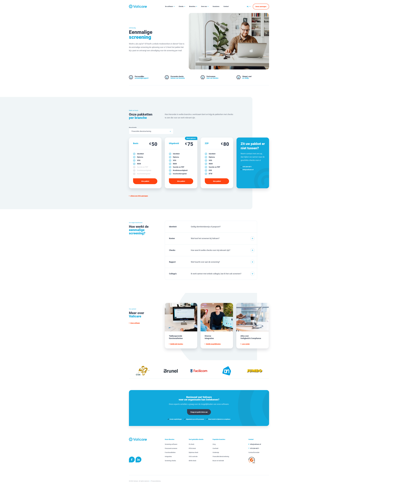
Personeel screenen (171, 448)
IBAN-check (192, 460)
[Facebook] (132, 460)
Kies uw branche (133, 127)
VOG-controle (193, 456)
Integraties (168, 456)
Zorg (214, 444)
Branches (192, 6)
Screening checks (170, 460)
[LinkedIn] (138, 460)
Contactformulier (253, 452)
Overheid (215, 448)
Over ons (204, 6)
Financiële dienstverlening (221, 456)
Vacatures (216, 6)
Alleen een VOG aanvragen (139, 196)
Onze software (135, 323)
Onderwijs (216, 452)
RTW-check (192, 448)
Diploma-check (193, 452)
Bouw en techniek (218, 460)
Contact (226, 6)
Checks (181, 6)
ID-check (191, 444)
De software (169, 6)
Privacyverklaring (156, 481)
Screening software (171, 444)
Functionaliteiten (170, 452)
